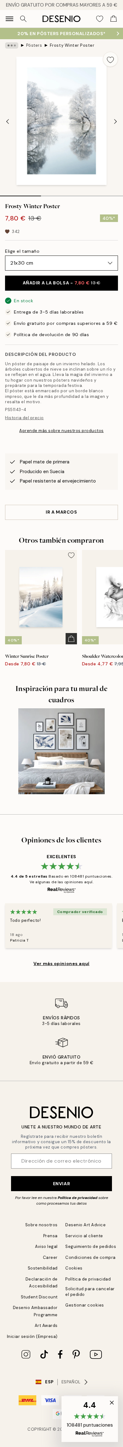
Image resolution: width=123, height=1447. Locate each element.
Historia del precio (24, 417)
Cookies (74, 1268)
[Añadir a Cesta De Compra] (71, 638)
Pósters (34, 45)
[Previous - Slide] (8, 121)
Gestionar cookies (84, 1305)
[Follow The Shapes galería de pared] (61, 751)
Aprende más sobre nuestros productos (61, 430)
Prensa (50, 1235)
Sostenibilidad (43, 1268)
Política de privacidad (77, 1197)
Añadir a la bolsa (62, 283)
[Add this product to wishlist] (110, 59)
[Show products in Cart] (113, 18)
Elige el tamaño (22, 251)
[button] (90, 1419)
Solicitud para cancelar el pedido (90, 1291)
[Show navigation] (9, 18)
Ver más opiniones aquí (61, 963)
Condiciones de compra (90, 1257)
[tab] (20, 193)
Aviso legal (46, 1246)
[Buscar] (23, 18)
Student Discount (39, 1297)
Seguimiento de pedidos (90, 1246)
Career (50, 1257)
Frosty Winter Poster (72, 45)
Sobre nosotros (41, 1225)
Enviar (61, 1183)
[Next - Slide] (115, 121)
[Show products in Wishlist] (100, 18)
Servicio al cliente (84, 1235)
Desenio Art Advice (85, 1225)
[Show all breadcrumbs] (11, 45)
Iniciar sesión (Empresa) (32, 1336)
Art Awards (46, 1325)
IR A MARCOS (61, 512)
